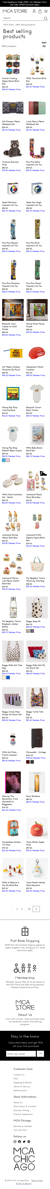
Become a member (23, 1126)
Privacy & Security (24, 1183)
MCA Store (8, 24)
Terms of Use (37, 1180)
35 (29, 909)
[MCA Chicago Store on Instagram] (15, 1141)
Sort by (44, 44)
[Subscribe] (40, 1054)
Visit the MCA (20, 1130)
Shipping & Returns (23, 1082)
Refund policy (20, 1090)
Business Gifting (21, 1110)
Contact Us (19, 1074)
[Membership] (25, 967)
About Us (18, 1102)
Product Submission (23, 1114)
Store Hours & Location (25, 1106)
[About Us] (25, 1004)
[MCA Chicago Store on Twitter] (24, 1141)
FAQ (16, 1078)
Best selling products (25, 24)
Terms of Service (22, 1086)
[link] (24, 1169)
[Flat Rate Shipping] (25, 930)
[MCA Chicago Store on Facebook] (19, 1141)
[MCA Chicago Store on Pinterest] (28, 1141)
